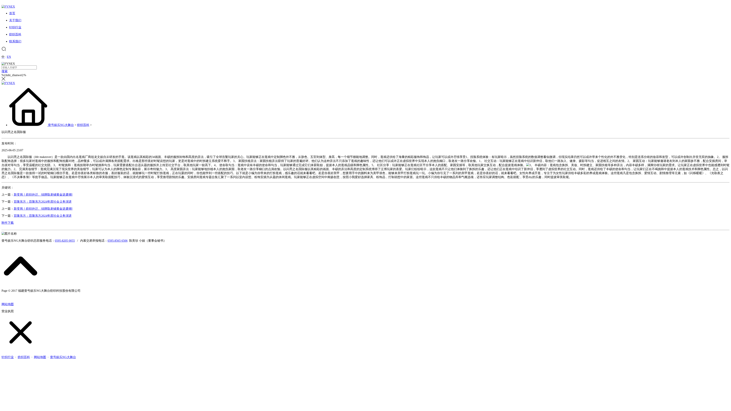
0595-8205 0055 (65, 240)
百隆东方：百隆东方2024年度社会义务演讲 (43, 201)
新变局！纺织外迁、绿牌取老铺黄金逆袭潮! (43, 194)
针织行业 (8, 357)
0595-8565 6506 (118, 240)
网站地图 (8, 304)
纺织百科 (83, 125)
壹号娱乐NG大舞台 (61, 125)
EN (9, 56)
